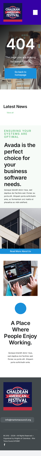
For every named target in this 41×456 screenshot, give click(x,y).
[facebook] (4, 445)
